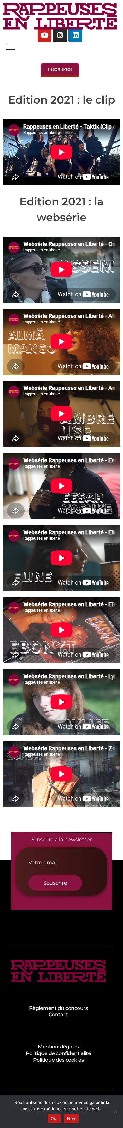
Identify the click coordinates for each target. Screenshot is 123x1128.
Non (71, 1118)
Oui (54, 1118)
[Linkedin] (75, 35)
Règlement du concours (58, 1008)
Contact (58, 1014)
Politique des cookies (58, 1060)
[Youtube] (44, 35)
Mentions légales (58, 1047)
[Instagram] (60, 35)
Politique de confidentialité (58, 1053)
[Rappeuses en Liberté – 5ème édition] (60, 16)
